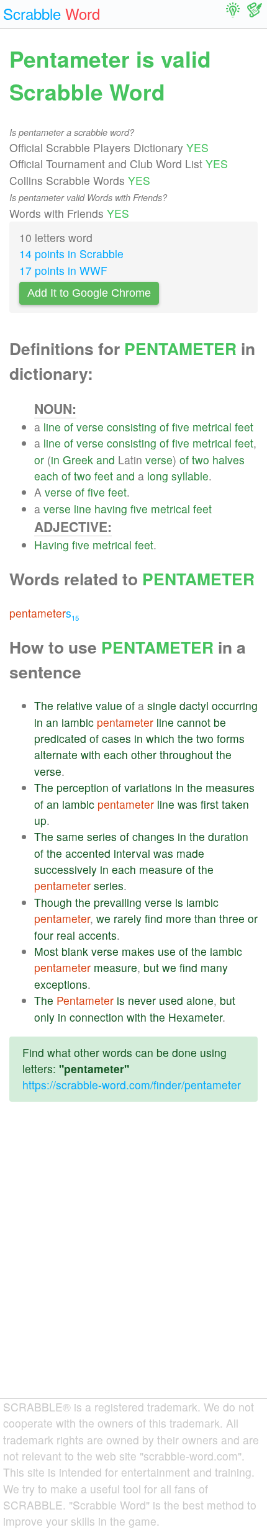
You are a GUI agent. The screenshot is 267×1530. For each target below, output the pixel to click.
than (205, 918)
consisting (131, 426)
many (214, 967)
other (143, 754)
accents (97, 935)
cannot (193, 722)
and (105, 459)
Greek (78, 459)
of (68, 426)
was (187, 804)
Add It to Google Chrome (89, 293)
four (43, 935)
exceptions (61, 984)
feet (244, 426)
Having (51, 544)
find (154, 918)
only (44, 1017)
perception (83, 787)
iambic (77, 722)
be (220, 722)
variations (148, 787)
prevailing (118, 902)
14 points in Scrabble (71, 253)
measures (230, 787)
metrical (212, 426)
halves (228, 459)
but (151, 967)
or (39, 459)
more (178, 918)
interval (132, 853)
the (185, 738)
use (167, 951)
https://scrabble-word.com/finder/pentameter (131, 1084)
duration (228, 836)
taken (235, 804)
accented (88, 853)
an (52, 722)
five (180, 426)
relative (75, 705)
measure (161, 869)
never (142, 1000)
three (232, 918)
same (70, 836)
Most (46, 951)
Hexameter (195, 1017)
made (190, 853)
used (171, 1000)
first (210, 804)
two (200, 459)
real (66, 935)
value (109, 705)
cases (116, 738)
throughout (186, 754)
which (160, 738)
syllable (190, 476)
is (179, 902)
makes (138, 951)
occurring (235, 705)
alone (200, 1000)
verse (90, 426)
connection (97, 1017)
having (110, 508)
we (103, 918)
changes (153, 836)
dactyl (194, 705)
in (55, 459)
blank (74, 951)
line (52, 426)
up (40, 820)
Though (53, 902)
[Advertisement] (133, 1260)
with (91, 754)
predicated (60, 738)
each (46, 476)
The (43, 705)
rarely (128, 918)
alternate (56, 754)
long (157, 476)
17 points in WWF (63, 270)
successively (65, 869)
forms (231, 738)
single (161, 705)
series (102, 836)
